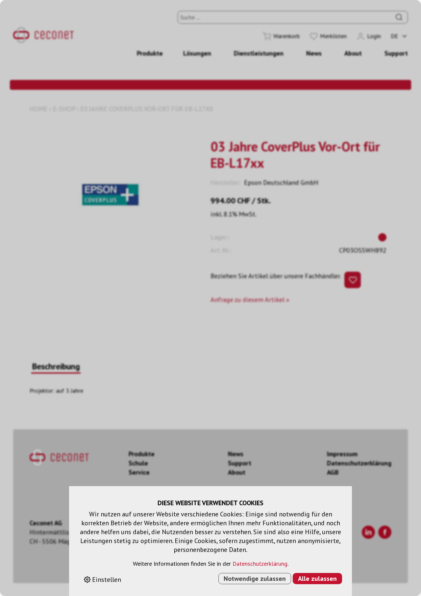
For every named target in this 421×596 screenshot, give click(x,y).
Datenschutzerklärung (260, 563)
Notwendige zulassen (255, 578)
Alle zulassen (317, 578)
